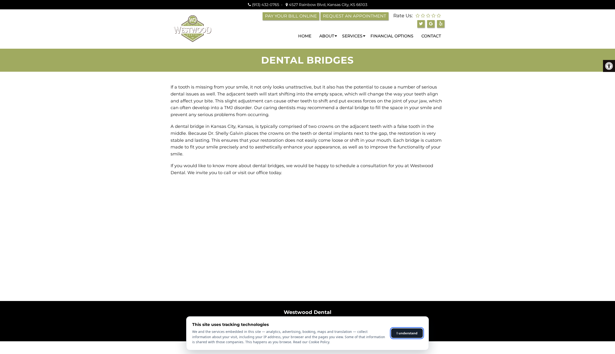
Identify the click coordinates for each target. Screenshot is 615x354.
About (326, 36)
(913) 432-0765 (265, 4)
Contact (431, 36)
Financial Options (391, 36)
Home (304, 36)
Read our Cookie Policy (311, 342)
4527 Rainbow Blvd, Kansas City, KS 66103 (327, 4)
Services (352, 36)
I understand (407, 333)
